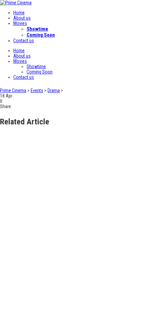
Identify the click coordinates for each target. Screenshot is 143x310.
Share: (6, 106)
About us (22, 18)
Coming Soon (41, 35)
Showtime (37, 29)
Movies (20, 23)
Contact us (23, 40)
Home (19, 12)
